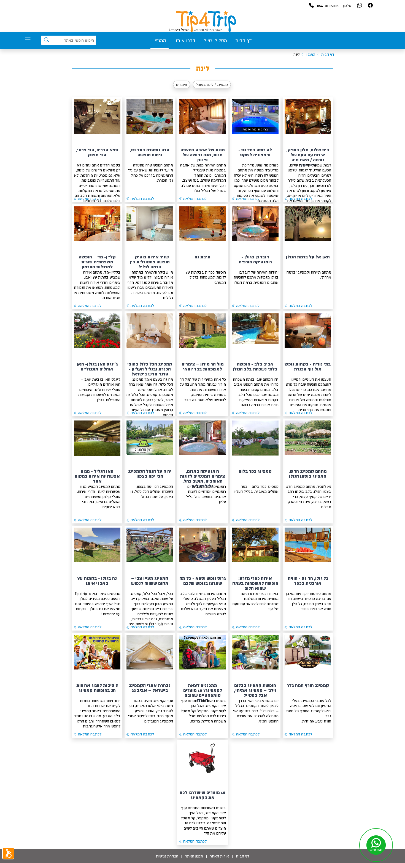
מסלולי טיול (215, 40)
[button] (8, 853)
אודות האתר (219, 856)
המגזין (159, 40)
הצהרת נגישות (167, 856)
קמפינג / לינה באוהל (212, 84)
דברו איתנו (184, 40)
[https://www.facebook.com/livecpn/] (370, 5)
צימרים (181, 84)
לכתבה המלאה (300, 198)
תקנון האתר (194, 856)
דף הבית (243, 40)
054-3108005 (328, 5)
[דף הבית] (202, 21)
